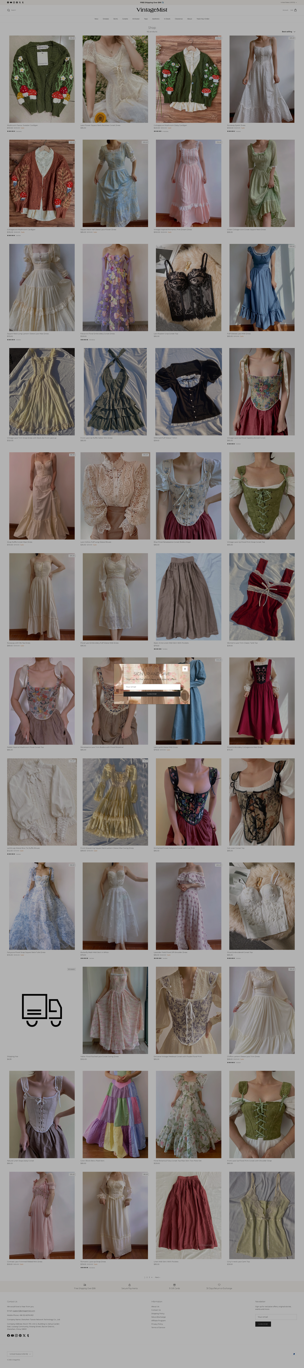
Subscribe (152, 694)
